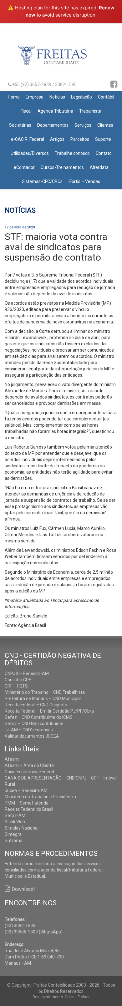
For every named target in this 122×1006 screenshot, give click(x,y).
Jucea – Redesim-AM (26, 790)
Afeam (12, 759)
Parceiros (79, 139)
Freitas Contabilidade (61, 58)
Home (14, 96)
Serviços (82, 125)
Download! (23, 889)
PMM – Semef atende (26, 802)
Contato (104, 153)
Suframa (14, 840)
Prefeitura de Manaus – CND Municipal (43, 698)
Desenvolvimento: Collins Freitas (61, 997)
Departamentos (53, 125)
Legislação (81, 96)
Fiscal (26, 111)
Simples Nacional (21, 828)
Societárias (20, 125)
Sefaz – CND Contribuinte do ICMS (39, 717)
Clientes (105, 125)
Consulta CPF (18, 679)
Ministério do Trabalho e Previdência (40, 796)
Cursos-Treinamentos (62, 167)
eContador (24, 167)
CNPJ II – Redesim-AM (27, 673)
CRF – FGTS (16, 685)
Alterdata (99, 167)
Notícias (57, 96)
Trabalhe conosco (72, 153)
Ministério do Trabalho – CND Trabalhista (45, 692)
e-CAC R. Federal (27, 139)
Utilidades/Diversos (30, 153)
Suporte (103, 139)
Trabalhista (90, 111)
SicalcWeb (15, 821)
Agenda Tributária (55, 111)
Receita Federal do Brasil (29, 809)
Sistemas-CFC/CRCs (42, 181)
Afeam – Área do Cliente (29, 765)
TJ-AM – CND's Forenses (29, 729)
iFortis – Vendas (84, 181)
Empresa (34, 96)
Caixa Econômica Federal (29, 771)
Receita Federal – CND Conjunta (36, 704)
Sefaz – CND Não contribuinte (34, 723)
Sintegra (13, 834)
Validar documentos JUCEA (32, 736)
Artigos (57, 139)
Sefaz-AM (15, 815)
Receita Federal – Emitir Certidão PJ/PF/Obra (49, 711)
